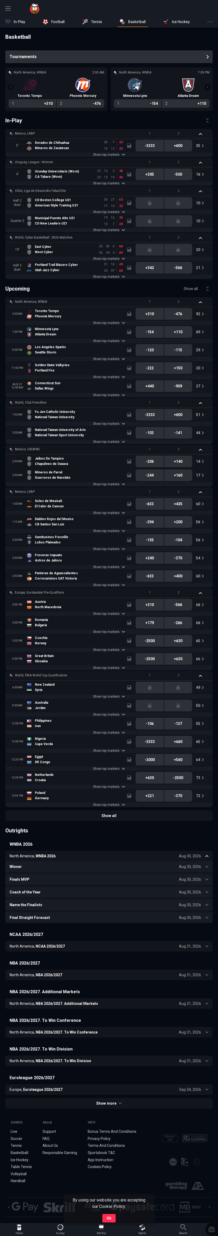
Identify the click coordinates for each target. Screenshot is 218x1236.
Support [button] (49, 1131)
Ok (109, 1218)
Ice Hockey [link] (19, 1160)
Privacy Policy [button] (99, 1138)
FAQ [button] (46, 1138)
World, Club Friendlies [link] (31, 402)
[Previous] (10, 87)
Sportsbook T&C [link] (101, 1153)
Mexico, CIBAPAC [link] (27, 449)
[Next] (207, 87)
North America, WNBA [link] (31, 302)
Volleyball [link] (19, 1174)
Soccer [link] (16, 1138)
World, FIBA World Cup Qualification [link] (41, 675)
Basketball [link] (19, 1153)
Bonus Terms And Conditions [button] (112, 1131)
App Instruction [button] (100, 1160)
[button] (109, 134)
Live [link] (14, 1131)
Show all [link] (191, 289)
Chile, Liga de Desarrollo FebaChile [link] (40, 191)
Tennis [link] (16, 1145)
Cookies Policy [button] (100, 1167)
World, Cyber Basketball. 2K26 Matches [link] (44, 237)
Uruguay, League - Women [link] (34, 162)
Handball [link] (18, 1181)
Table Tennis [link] (21, 1167)
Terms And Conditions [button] (106, 1145)
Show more (106, 1103)
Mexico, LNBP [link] (25, 133)
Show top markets (106, 155)
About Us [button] (50, 1145)
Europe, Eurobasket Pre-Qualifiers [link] (39, 592)
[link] (34, 8)
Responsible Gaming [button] (60, 1153)
